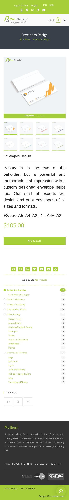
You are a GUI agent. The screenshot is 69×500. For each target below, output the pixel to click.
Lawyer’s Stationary (16, 304)
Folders (11, 335)
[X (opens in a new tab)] (23, 10)
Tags (10, 378)
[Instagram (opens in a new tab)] (34, 10)
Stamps (11, 347)
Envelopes (12, 331)
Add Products (41, 280)
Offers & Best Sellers (16, 309)
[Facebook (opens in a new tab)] (28, 10)
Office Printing (13, 314)
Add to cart (34, 241)
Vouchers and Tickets (18, 382)
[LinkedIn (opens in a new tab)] (39, 10)
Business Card (14, 319)
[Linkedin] (48, 269)
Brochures (13, 361)
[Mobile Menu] (63, 20)
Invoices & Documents (18, 339)
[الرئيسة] (21, 39)
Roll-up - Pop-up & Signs (19, 374)
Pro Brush (11, 427)
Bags (10, 357)
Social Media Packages (18, 294)
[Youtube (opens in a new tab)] (45, 10)
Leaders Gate (58, 496)
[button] (61, 491)
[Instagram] (20, 269)
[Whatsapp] (27, 269)
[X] (18, 401)
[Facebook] (13, 269)
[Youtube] (41, 269)
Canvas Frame (14, 323)
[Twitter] (34, 269)
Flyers (11, 365)
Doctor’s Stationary (16, 299)
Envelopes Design (41, 39)
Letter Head (13, 343)
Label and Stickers (16, 369)
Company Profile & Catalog (20, 327)
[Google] (55, 269)
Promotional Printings (17, 352)
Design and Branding (16, 290)
